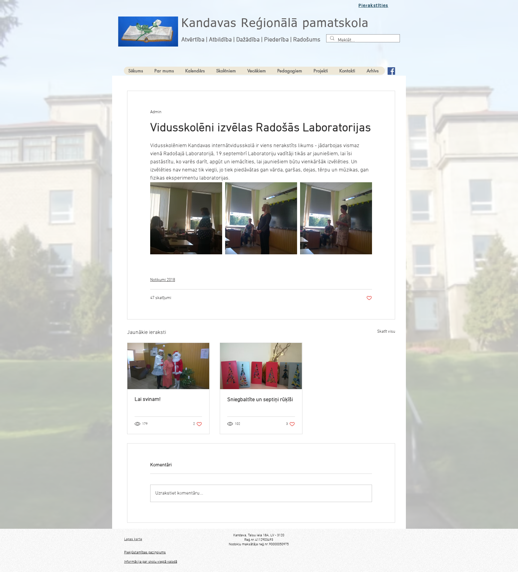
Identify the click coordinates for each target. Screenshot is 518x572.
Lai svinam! (148, 399)
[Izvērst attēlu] (186, 218)
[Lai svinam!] (168, 366)
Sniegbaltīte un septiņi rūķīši (260, 400)
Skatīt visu (386, 331)
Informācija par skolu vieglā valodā (150, 562)
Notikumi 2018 (162, 280)
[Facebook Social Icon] (391, 71)
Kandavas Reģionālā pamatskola (275, 24)
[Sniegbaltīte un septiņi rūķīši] (261, 366)
